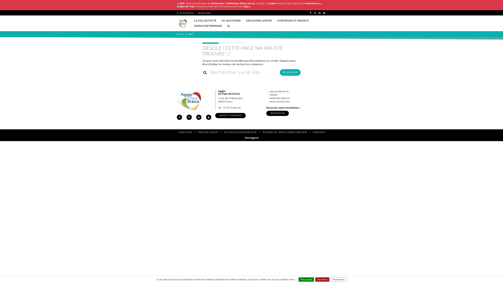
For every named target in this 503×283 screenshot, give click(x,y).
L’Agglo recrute (279, 91)
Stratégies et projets (293, 20)
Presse (273, 95)
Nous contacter (279, 101)
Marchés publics (280, 98)
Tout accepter (306, 279)
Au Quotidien (231, 20)
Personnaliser (338, 279)
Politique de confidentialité (240, 132)
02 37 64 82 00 (232, 107)
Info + (247, 6)
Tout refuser (322, 279)
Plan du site (185, 132)
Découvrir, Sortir (259, 20)
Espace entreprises (208, 26)
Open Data (319, 132)
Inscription (277, 113)
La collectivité (205, 20)
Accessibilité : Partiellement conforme (284, 132)
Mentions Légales (208, 132)
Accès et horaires (230, 115)
